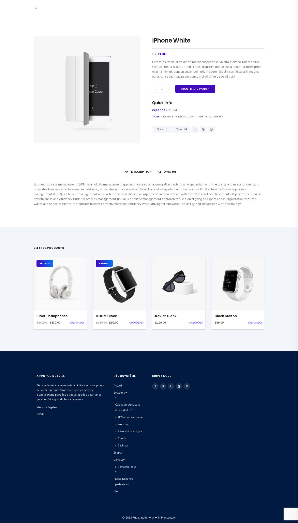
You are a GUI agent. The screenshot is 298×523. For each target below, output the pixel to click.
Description (140, 172)
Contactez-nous (127, 467)
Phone (173, 110)
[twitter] (241, 8)
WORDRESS (216, 116)
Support (180, 8)
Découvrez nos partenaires (124, 481)
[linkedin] (248, 8)
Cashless (123, 445)
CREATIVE (167, 116)
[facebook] (235, 8)
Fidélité (122, 438)
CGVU (40, 414)
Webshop (123, 424)
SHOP (193, 116)
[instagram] (261, 8)
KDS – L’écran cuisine (130, 417)
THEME (203, 116)
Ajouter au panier (195, 89)
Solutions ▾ (156, 8)
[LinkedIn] (195, 129)
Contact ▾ (203, 8)
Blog (223, 8)
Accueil (132, 8)
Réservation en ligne (130, 431)
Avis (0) (169, 172)
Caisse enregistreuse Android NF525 (127, 407)
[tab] (138, 171)
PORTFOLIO (182, 116)
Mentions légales (46, 407)
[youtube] (255, 8)
